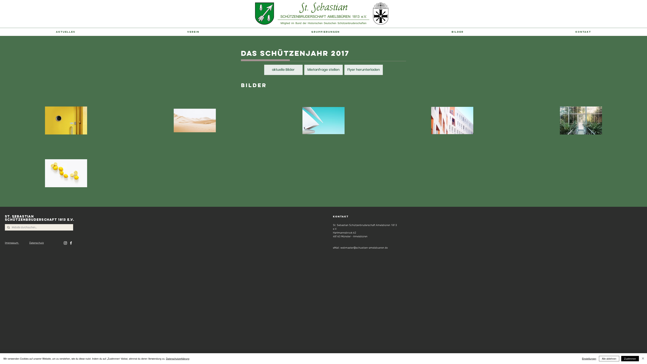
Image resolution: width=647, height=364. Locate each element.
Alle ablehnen (609, 358)
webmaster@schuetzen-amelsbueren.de (364, 248)
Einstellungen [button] (589, 358)
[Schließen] (643, 358)
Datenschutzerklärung (177, 358)
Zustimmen (630, 358)
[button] (65, 32)
